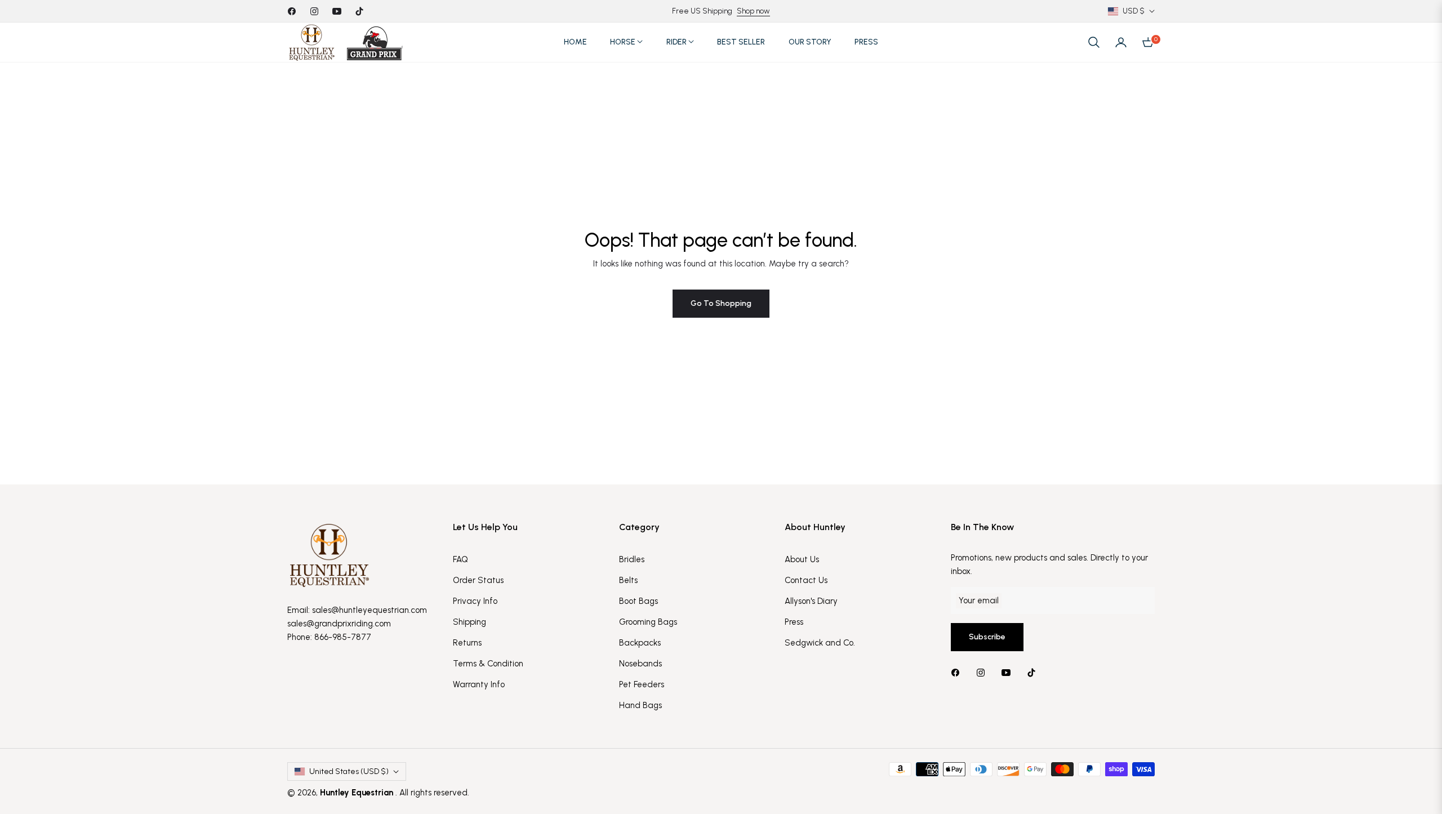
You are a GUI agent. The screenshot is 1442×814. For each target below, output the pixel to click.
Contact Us (806, 580)
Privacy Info (475, 601)
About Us (802, 559)
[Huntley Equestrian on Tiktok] (1034, 672)
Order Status (478, 580)
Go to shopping (721, 303)
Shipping (469, 622)
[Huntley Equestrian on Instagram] (983, 672)
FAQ (460, 559)
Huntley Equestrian (357, 793)
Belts (628, 580)
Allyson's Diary (811, 601)
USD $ (1134, 11)
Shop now (753, 11)
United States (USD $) (349, 771)
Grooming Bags (648, 622)
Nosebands (640, 664)
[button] (1093, 42)
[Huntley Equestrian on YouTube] (1009, 672)
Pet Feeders (641, 684)
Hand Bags (640, 705)
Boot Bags (638, 601)
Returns (467, 643)
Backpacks (640, 643)
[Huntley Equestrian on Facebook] (958, 672)
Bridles (631, 559)
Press (794, 622)
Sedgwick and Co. (820, 643)
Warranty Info (479, 684)
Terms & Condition (488, 664)
